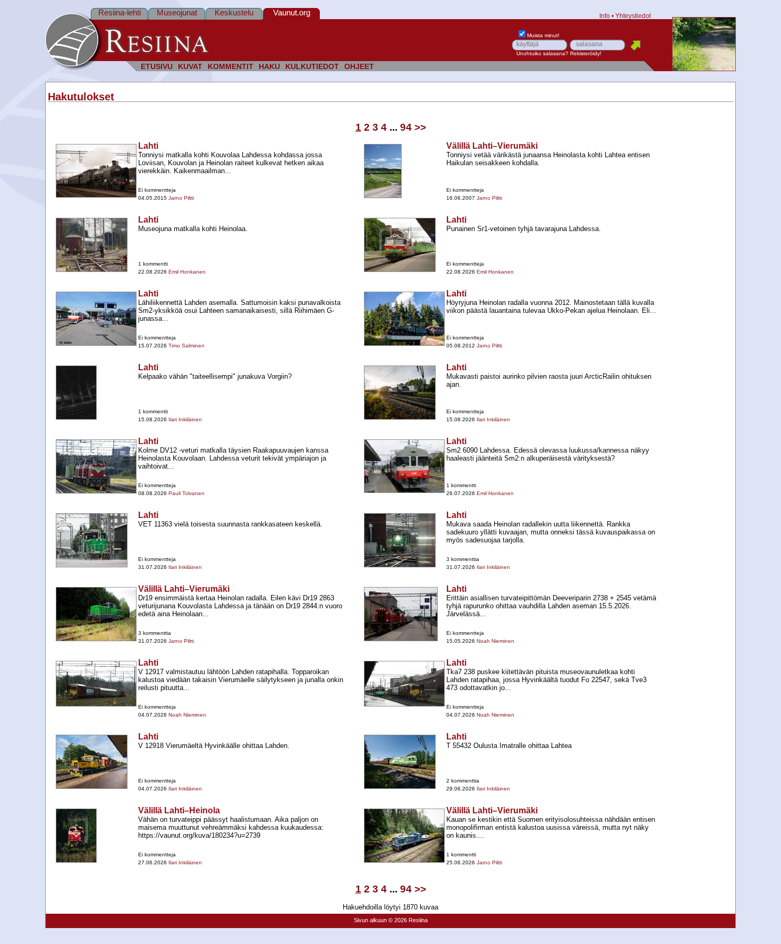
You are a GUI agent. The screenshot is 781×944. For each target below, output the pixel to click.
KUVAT (190, 67)
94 (406, 127)
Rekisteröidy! (585, 53)
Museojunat (177, 12)
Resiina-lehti (119, 12)
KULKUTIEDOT (312, 67)
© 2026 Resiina (408, 920)
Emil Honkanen (187, 272)
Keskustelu (234, 12)
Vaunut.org (291, 12)
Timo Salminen (186, 345)
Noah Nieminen (495, 641)
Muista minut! (543, 35)
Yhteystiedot (633, 15)
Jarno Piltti (181, 198)
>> (420, 127)
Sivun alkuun (370, 920)
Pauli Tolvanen (186, 493)
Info (604, 15)
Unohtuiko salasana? (542, 53)
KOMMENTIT (230, 67)
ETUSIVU (157, 67)
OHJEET (359, 67)
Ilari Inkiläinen (185, 419)
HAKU (269, 67)
